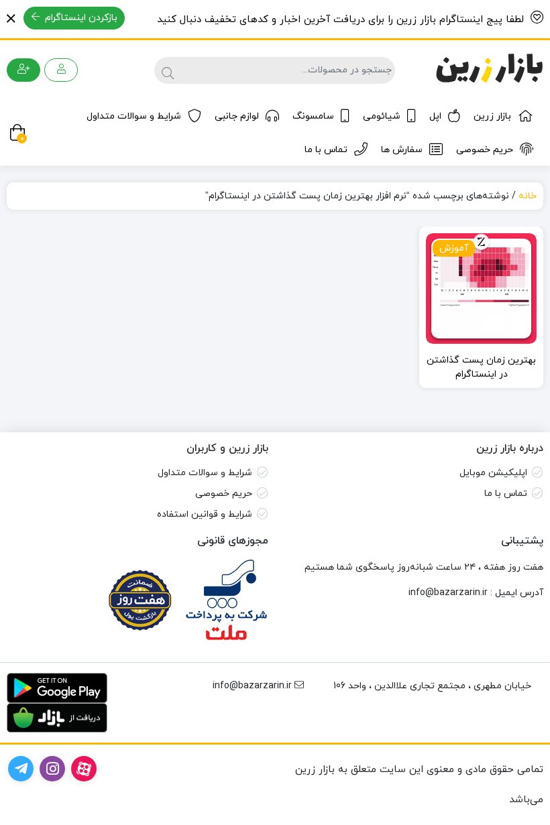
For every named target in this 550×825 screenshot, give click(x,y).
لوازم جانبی (237, 116)
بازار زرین (492, 116)
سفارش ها (402, 149)
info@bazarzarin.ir (448, 592)
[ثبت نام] (23, 70)
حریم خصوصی (484, 149)
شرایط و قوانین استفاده (204, 514)
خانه (527, 196)
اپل (435, 116)
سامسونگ (313, 116)
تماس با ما (326, 149)
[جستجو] (166, 70)
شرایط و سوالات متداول (134, 116)
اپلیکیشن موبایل (493, 472)
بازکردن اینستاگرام (79, 17)
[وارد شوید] (61, 70)
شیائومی (381, 116)
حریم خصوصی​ (223, 493)
